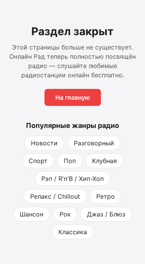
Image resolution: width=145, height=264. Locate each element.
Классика (72, 232)
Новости (44, 143)
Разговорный (94, 143)
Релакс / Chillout (55, 196)
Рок (65, 214)
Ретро (105, 196)
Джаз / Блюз (106, 214)
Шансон (31, 214)
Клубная (104, 161)
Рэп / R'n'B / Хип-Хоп (72, 178)
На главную (72, 97)
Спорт (38, 161)
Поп (70, 161)
